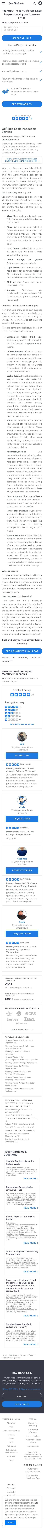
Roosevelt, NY (29, 1130)
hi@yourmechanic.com (30, 1389)
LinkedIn (11, 1492)
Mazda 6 (8, 1115)
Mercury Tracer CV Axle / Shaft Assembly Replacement (18, 1073)
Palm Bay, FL (27, 1115)
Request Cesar (22, 934)
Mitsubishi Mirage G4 (14, 1110)
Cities (11, 1438)
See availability (22, 104)
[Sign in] (40, 3)
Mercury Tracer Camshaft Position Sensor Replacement (19, 1047)
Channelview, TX (12, 1136)
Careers (11, 1434)
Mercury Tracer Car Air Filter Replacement (17, 1067)
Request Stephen (22, 870)
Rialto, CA (28, 1103)
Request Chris (22, 819)
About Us (11, 1423)
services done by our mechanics (18, 987)
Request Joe (22, 755)
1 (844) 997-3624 (10, 1389)
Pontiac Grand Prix (13, 1139)
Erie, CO (28, 1106)
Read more (30, 1178)
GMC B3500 (10, 1103)
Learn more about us (22, 1029)
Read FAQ (22, 1396)
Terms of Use (33, 1446)
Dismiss (10, 1523)
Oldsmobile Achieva (13, 1118)
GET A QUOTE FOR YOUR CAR (22, 651)
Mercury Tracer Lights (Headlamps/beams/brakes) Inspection (21, 1058)
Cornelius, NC (28, 1127)
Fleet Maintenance (11, 1430)
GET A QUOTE (22, 1404)
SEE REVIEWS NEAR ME (22, 724)
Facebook (11, 1488)
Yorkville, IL (30, 1124)
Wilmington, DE (12, 1112)
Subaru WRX (10, 1124)
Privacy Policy (33, 1436)
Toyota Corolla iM (12, 1134)
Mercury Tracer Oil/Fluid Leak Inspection (17, 1052)
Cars (11, 1442)
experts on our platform (24, 1000)
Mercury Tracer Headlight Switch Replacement (19, 1041)
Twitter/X (11, 1496)
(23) (30, 118)
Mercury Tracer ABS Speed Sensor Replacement (19, 1089)
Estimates (11, 1446)
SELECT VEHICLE (22, 38)
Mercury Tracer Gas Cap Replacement (21, 1063)
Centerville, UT (11, 1142)
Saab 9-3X (9, 1127)
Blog (11, 1460)
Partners (11, 1456)
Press (11, 1427)
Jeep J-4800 (10, 1106)
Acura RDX (9, 1130)
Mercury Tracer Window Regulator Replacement (20, 1084)
